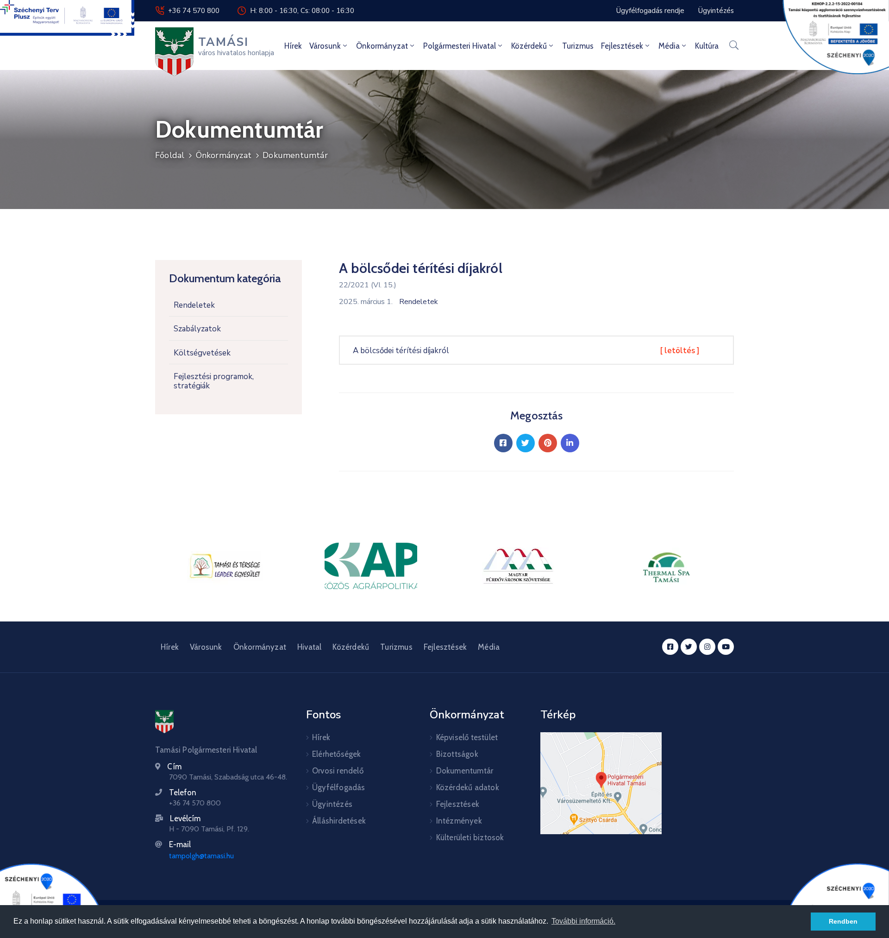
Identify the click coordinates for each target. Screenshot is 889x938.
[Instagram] (707, 647)
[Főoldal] (164, 721)
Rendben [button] (843, 921)
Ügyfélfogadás (338, 787)
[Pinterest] (547, 443)
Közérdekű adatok (467, 787)
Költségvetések (202, 353)
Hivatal (309, 647)
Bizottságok (457, 754)
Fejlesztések (622, 46)
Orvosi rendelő (337, 770)
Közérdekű (529, 46)
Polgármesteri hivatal (459, 46)
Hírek (293, 46)
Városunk (325, 46)
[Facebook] (503, 443)
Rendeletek (194, 305)
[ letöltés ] (680, 350)
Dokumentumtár (295, 155)
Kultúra (707, 46)
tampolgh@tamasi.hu (201, 855)
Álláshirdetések (339, 820)
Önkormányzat (382, 46)
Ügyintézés (332, 804)
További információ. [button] (583, 921)
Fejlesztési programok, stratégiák (214, 381)
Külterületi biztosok (470, 837)
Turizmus (578, 46)
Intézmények (459, 820)
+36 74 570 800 (193, 10)
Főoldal (169, 155)
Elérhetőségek (336, 754)
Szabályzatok (197, 328)
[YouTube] (726, 647)
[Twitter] (525, 443)
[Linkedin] (570, 443)
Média (669, 46)
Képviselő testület (467, 737)
